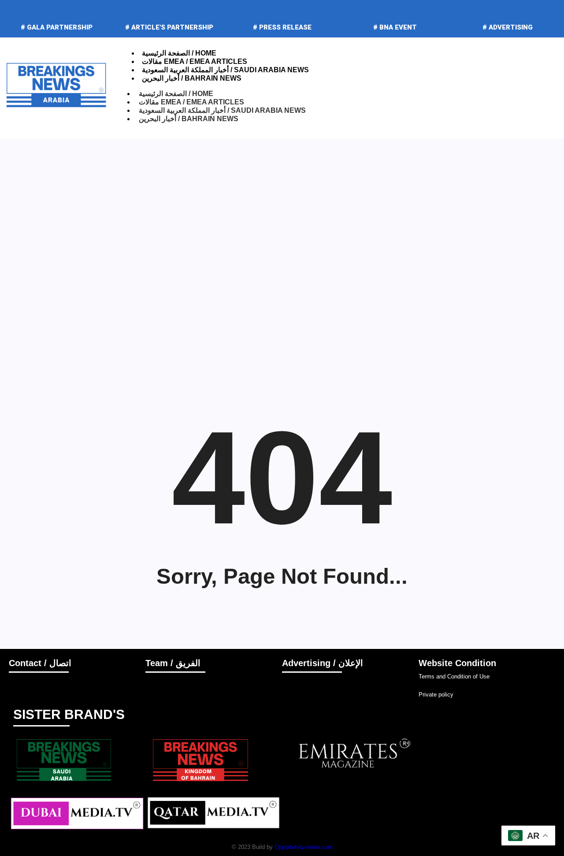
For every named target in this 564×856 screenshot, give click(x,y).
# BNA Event (395, 27)
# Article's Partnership (169, 27)
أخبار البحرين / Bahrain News (191, 78)
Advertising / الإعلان (322, 663)
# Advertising (507, 27)
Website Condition (457, 663)
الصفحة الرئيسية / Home (179, 53)
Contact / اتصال (40, 663)
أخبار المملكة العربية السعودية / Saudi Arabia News (225, 70)
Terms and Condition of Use (454, 676)
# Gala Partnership (57, 27)
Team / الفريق (172, 663)
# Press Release (282, 27)
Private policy (436, 694)
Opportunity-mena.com (304, 847)
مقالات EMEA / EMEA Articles (194, 61)
